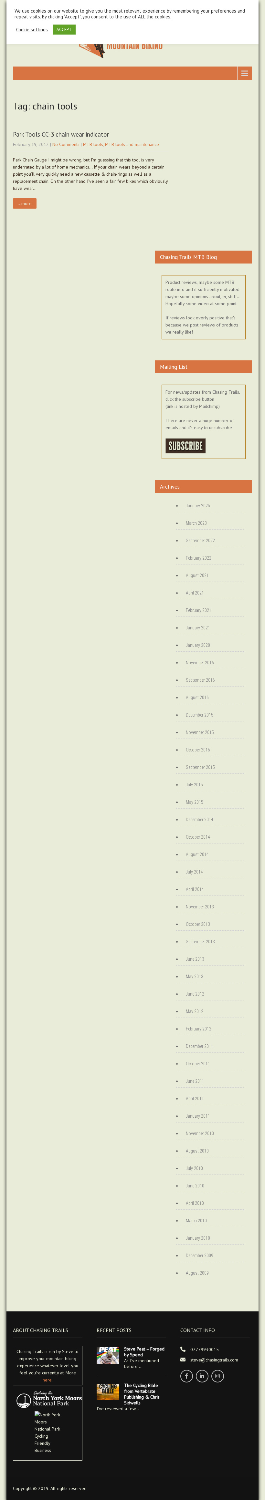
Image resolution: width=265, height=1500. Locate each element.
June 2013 (195, 959)
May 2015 (194, 802)
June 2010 (195, 1185)
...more (25, 203)
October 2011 (198, 1063)
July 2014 (194, 871)
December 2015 (199, 715)
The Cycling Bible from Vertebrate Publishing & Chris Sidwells (142, 1394)
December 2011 (199, 1046)
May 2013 (194, 976)
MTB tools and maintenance (132, 144)
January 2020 (198, 645)
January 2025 (198, 505)
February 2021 (198, 610)
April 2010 (195, 1203)
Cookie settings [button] (32, 30)
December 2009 (199, 1255)
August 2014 (197, 854)
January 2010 (198, 1238)
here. (48, 1380)
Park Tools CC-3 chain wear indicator (61, 134)
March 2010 (196, 1220)
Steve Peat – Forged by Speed (144, 1352)
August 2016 (197, 697)
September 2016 (200, 680)
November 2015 (200, 732)
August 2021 (197, 575)
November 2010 (200, 1133)
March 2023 (196, 523)
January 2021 (198, 627)
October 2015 (198, 749)
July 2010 (194, 1168)
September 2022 (200, 540)
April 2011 (195, 1098)
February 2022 (198, 558)
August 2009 (197, 1273)
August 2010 (197, 1150)
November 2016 (200, 662)
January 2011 (198, 1116)
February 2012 (198, 1028)
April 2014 (195, 889)
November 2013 (200, 906)
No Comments (66, 144)
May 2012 (194, 1011)
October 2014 (198, 837)
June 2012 (195, 994)
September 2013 (200, 941)
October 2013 (198, 924)
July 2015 (194, 784)
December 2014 (199, 819)
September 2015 (200, 767)
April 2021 (195, 592)
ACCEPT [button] (64, 29)
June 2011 (195, 1081)
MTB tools (93, 144)
